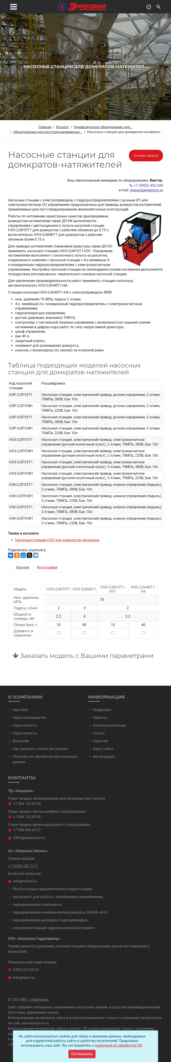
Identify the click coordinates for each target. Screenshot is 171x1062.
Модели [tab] (22, 567)
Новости (100, 717)
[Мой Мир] (23, 555)
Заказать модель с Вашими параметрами (85, 655)
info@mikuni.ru (25, 881)
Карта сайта (103, 749)
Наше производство (29, 717)
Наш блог (20, 710)
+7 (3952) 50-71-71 (23, 866)
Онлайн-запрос (146, 156)
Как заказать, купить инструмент (41, 749)
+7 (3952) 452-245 (148, 185)
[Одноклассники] (17, 555)
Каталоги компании (109, 725)
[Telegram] (35, 555)
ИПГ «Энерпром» (35, 999)
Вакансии (21, 741)
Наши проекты (25, 733)
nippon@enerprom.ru (146, 190)
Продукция (102, 710)
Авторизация (104, 756)
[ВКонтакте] (10, 555)
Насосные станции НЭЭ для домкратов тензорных (57, 540)
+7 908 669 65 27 (27, 830)
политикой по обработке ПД (118, 1045)
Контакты (22, 777)
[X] (29, 555)
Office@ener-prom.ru (29, 838)
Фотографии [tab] (47, 567)
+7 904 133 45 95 (27, 804)
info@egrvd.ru (24, 977)
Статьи (99, 733)
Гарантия (100, 741)
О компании (25, 697)
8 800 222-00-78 (26, 970)
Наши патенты (25, 725)
